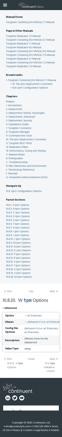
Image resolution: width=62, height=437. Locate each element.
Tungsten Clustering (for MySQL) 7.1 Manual (30, 22)
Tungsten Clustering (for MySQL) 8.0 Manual (30, 51)
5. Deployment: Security (19, 120)
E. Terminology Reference (20, 169)
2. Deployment (14, 109)
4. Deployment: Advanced (20, 116)
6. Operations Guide (17, 124)
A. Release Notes (15, 154)
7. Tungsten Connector (18, 128)
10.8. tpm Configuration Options (30, 87)
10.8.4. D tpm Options (18, 216)
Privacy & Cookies (22, 430)
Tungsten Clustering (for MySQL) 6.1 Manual (30, 39)
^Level (31, 358)
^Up (31, 291)
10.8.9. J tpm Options (17, 235)
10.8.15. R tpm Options (18, 257)
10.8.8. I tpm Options (17, 231)
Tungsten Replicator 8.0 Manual (23, 47)
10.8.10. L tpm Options (18, 238)
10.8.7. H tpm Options (18, 227)
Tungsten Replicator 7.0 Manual (23, 66)
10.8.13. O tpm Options (18, 250)
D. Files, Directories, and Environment (26, 165)
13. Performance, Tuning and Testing (26, 150)
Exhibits (55, 430)
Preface (10, 101)
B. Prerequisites (14, 158)
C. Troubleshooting (17, 162)
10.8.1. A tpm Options (17, 204)
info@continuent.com (18, 426)
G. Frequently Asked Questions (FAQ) (26, 177)
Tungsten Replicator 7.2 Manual (23, 36)
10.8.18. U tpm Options (18, 269)
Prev (9, 291)
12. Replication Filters (17, 146)
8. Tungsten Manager (18, 131)
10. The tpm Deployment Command (32, 83)
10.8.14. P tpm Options (18, 254)
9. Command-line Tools (19, 135)
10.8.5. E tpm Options (17, 220)
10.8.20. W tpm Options (19, 276)
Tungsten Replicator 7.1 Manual (23, 43)
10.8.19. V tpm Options (18, 273)
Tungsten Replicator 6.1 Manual (23, 58)
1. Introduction (14, 105)
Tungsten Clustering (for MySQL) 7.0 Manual (30, 54)
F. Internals (11, 173)
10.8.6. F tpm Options (17, 223)
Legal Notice (41, 430)
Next (52, 291)
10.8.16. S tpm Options (18, 261)
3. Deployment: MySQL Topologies (25, 112)
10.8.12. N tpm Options (18, 246)
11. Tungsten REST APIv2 (19, 143)
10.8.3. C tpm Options (18, 212)
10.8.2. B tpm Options (17, 208)
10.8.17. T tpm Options (18, 265)
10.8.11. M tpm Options (18, 242)
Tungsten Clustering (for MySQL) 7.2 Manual (30, 62)
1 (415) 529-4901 (40, 426)
